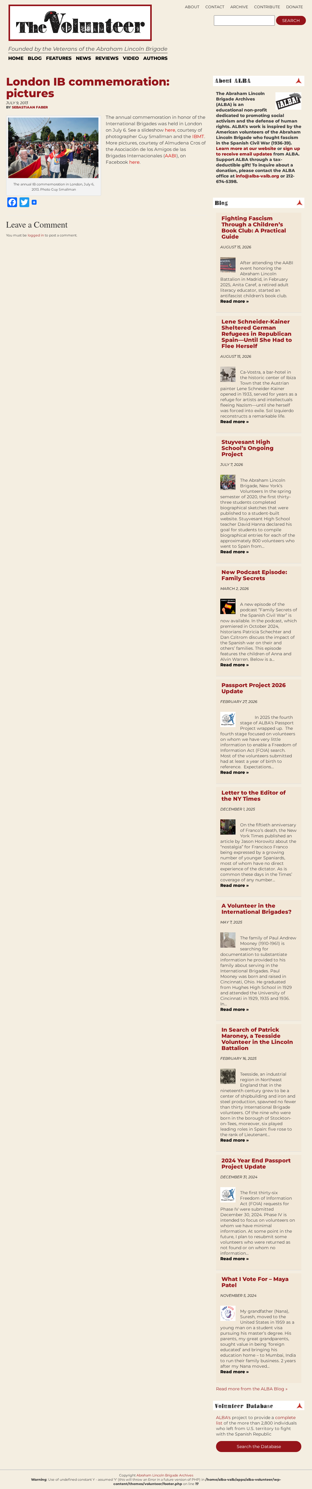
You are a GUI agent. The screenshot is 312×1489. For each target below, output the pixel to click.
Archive (239, 7)
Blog (35, 58)
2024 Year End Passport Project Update (256, 1163)
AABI (170, 156)
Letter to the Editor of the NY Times (253, 795)
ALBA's (223, 1417)
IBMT (198, 136)
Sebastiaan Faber (30, 107)
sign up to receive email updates (258, 151)
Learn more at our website (246, 148)
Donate (294, 7)
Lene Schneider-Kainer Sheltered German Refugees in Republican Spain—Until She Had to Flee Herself (257, 333)
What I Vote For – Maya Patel (255, 1282)
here (170, 130)
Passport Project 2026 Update (254, 688)
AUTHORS (155, 58)
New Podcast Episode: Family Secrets (254, 575)
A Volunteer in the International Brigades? (257, 908)
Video (131, 58)
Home (15, 58)
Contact (214, 7)
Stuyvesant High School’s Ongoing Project (248, 448)
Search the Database (259, 1446)
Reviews (107, 58)
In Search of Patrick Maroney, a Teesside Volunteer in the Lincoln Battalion (257, 1039)
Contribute (267, 7)
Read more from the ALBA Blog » (252, 1389)
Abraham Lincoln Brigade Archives (164, 1475)
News (83, 58)
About (192, 7)
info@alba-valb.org (257, 176)
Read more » (234, 301)
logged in (36, 235)
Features (59, 58)
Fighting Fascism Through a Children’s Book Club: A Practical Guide (254, 227)
